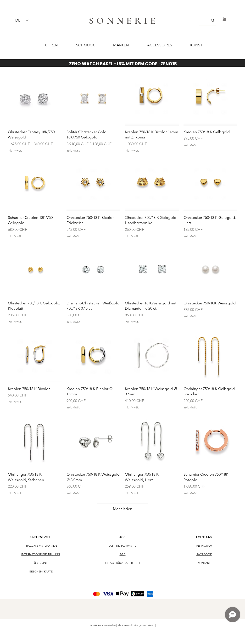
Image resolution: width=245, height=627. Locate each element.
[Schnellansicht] (35, 99)
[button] (224, 19)
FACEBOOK (204, 554)
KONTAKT (204, 563)
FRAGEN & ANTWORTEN (40, 545)
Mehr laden (122, 508)
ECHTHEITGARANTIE (122, 545)
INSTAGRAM (204, 545)
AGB (122, 537)
